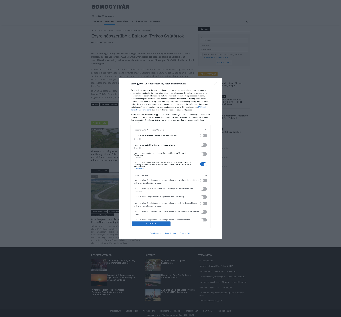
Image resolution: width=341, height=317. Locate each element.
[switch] (203, 135)
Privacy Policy (185, 233)
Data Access (170, 233)
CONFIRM (151, 224)
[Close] (216, 83)
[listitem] (170, 129)
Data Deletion (155, 233)
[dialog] (170, 158)
